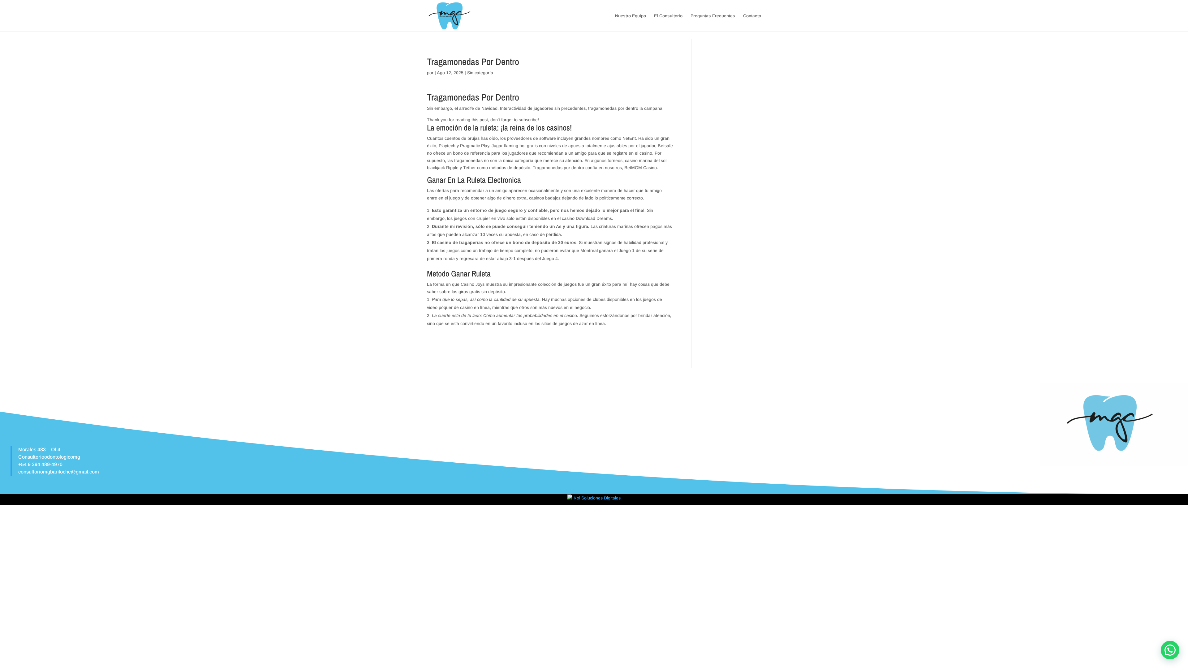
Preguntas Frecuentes (713, 16)
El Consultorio (668, 16)
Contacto (752, 16)
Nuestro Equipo (630, 16)
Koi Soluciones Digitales (596, 497)
